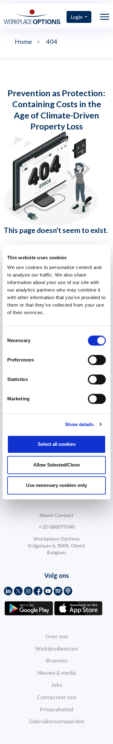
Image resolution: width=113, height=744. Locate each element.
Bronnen (56, 660)
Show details (79, 424)
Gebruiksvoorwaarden (56, 721)
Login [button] (77, 17)
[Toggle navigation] (104, 17)
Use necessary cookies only (56, 485)
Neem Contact (56, 515)
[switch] (97, 360)
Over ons (56, 636)
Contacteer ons (56, 697)
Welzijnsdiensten (56, 648)
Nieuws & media (56, 672)
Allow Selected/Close (56, 464)
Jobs (56, 685)
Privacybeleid (56, 709)
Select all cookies (57, 444)
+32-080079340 (57, 527)
